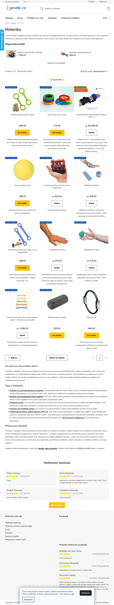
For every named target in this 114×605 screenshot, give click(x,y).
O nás (7, 529)
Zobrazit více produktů (56, 63)
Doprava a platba (12, 536)
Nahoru (14, 358)
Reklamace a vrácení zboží (15, 539)
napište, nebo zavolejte (47, 448)
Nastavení (28, 599)
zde (72, 594)
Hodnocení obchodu (57, 463)
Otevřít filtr (57, 80)
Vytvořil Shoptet (102, 602)
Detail (91, 132)
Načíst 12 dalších (57, 358)
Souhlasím (85, 593)
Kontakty (8, 533)
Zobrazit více (57, 505)
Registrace (103, 2)
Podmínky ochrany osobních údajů (18, 526)
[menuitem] (9, 18)
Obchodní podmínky (12, 2)
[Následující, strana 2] (99, 358)
